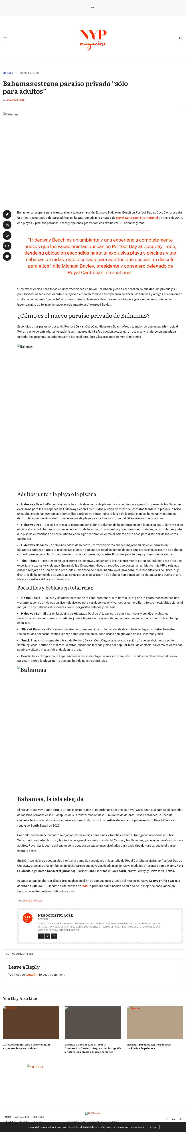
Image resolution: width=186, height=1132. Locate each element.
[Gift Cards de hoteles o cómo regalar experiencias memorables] (31, 1022)
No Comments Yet (22, 954)
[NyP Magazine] (93, 38)
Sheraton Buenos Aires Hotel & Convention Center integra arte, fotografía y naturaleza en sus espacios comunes (93, 1048)
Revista (37, 1121)
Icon (85, 886)
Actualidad (22, 1117)
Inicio (8, 1117)
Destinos (8, 73)
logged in (32, 974)
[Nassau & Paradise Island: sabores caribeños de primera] (155, 1022)
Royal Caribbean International (137, 217)
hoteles (38, 901)
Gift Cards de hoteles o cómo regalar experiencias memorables (26, 1046)
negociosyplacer (15, 99)
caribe (28, 901)
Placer (24, 1121)
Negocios (10, 1121)
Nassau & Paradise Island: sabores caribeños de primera (149, 1046)
